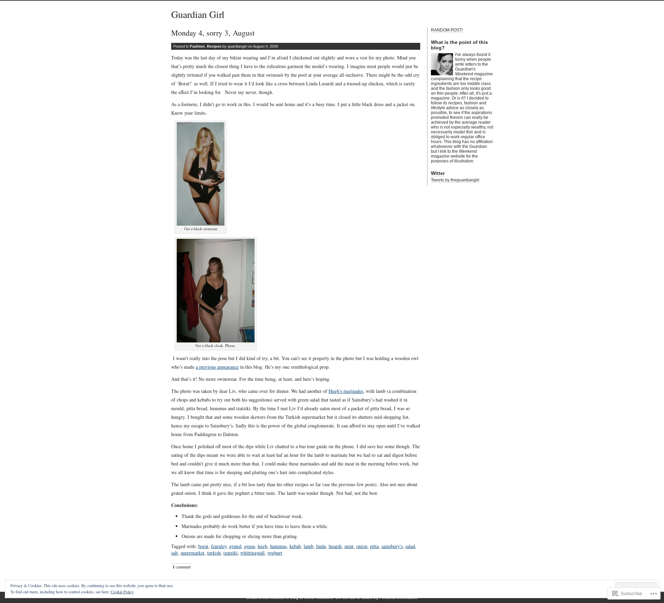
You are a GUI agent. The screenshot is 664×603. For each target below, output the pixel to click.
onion (361, 546)
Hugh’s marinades (346, 391)
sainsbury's (392, 546)
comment (182, 567)
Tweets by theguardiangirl (455, 180)
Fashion (197, 46)
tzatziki (230, 552)
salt (174, 552)
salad (410, 546)
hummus (278, 546)
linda (321, 546)
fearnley (219, 546)
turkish (214, 552)
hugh (262, 546)
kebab (295, 546)
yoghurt (274, 552)
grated (235, 546)
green (249, 546)
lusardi (335, 546)
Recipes (214, 46)
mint (348, 546)
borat (203, 546)
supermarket (192, 552)
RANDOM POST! (447, 30)
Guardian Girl (197, 14)
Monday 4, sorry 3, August (213, 33)
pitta (374, 546)
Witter (438, 173)
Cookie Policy (122, 591)
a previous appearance (217, 367)
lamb (308, 546)
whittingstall (252, 552)
